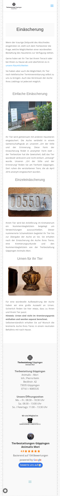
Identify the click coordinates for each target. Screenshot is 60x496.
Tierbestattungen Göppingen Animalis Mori (31, 445)
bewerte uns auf (29, 464)
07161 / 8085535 (30, 388)
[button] (5, 490)
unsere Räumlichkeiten (17, 65)
